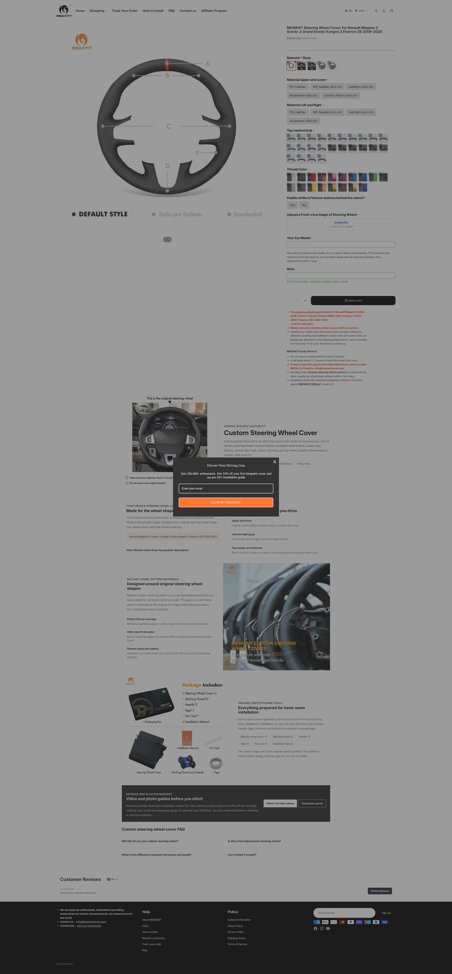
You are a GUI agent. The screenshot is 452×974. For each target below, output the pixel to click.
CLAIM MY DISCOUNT (226, 502)
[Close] (274, 462)
